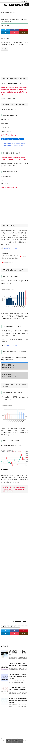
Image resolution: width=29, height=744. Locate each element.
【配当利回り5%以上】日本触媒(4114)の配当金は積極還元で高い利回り (17, 676)
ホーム (3, 12)
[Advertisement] (13, 62)
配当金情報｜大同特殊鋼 (10, 345)
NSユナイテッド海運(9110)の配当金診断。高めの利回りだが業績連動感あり (18, 700)
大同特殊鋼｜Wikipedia (10, 248)
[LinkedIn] (5, 32)
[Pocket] (14, 32)
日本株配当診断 (11, 12)
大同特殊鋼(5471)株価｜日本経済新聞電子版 (14, 143)
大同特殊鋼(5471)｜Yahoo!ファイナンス (13, 145)
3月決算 (24, 621)
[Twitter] (5, 30)
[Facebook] (14, 30)
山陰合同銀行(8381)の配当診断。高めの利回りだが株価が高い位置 (18, 653)
